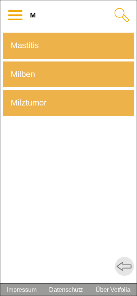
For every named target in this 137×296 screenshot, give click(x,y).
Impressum (22, 290)
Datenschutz (66, 290)
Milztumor (28, 102)
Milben (23, 74)
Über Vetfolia (113, 290)
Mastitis (25, 45)
